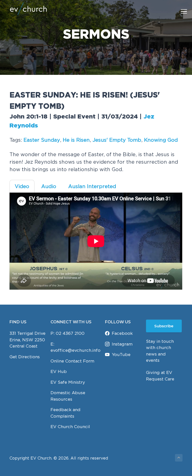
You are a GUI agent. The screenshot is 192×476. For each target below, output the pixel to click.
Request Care (160, 379)
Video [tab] (22, 186)
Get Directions (25, 357)
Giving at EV (159, 372)
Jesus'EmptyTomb (116, 139)
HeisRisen (76, 139)
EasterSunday (42, 139)
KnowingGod (161, 139)
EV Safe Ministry (67, 382)
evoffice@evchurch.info (75, 350)
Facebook (122, 333)
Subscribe (164, 326)
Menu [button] (178, 11)
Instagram (122, 344)
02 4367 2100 (70, 333)
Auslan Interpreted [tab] (92, 186)
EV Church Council (70, 426)
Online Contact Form (72, 361)
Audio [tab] (48, 186)
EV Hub (58, 371)
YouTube (121, 354)
